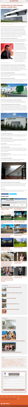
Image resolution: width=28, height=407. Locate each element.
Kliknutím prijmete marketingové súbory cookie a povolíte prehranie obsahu (14, 374)
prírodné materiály (20, 362)
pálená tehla (23, 362)
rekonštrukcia (4, 363)
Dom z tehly (14, 0)
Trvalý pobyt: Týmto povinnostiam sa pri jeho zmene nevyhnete (13, 340)
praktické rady (13, 362)
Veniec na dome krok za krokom (11, 298)
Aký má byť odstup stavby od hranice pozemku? (14, 287)
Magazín (4, 2)
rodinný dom (10, 363)
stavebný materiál (4, 364)
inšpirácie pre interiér (5, 360)
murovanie (6, 361)
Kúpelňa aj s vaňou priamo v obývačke (9, 329)
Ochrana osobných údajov (17, 206)
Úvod (1, 2)
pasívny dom (24, 361)
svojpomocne (10, 364)
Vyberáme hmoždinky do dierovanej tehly (13, 309)
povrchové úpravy (4, 362)
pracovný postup (8, 362)
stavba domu (9, 24)
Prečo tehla (17, 362)
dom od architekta (4, 24)
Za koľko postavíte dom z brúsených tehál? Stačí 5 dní (11, 352)
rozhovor (7, 24)
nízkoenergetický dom (18, 361)
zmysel (12, 24)
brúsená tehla (4, 359)
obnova (22, 361)
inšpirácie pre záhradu (12, 360)
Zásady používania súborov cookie (11, 206)
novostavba (14, 361)
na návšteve (10, 361)
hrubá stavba (20, 359)
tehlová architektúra (15, 364)
